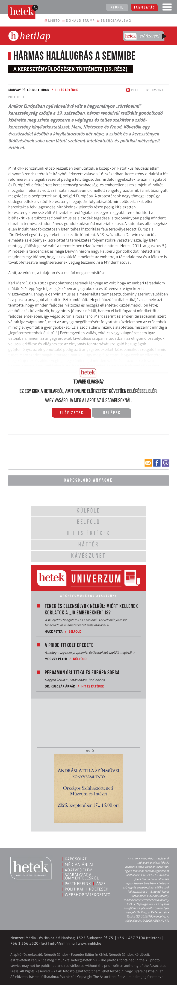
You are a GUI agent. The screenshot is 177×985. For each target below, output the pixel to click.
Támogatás (144, 7)
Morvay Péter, (20, 90)
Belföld (75, 631)
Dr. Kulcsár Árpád (60, 686)
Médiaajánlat (79, 864)
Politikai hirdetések (86, 889)
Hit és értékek (66, 90)
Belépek (112, 413)
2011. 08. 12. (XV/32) (146, 90)
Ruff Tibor (40, 90)
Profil (117, 7)
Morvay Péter (56, 659)
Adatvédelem (79, 870)
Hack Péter (54, 631)
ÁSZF (101, 883)
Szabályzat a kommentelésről (80, 876)
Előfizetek (72, 413)
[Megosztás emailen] (148, 463)
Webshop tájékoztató (88, 894)
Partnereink (78, 883)
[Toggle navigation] (167, 8)
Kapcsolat (76, 859)
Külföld (80, 659)
